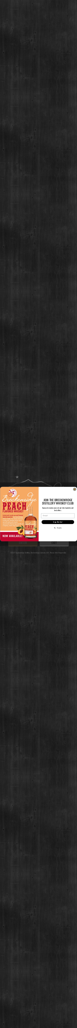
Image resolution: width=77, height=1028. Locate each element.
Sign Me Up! (57, 522)
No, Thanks (57, 528)
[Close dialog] (74, 489)
